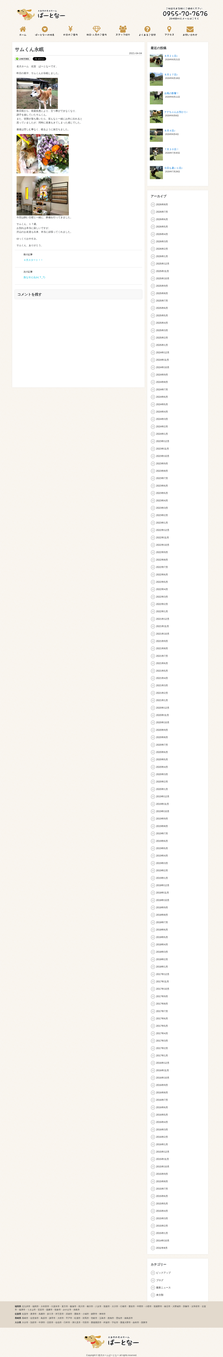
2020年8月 (162, 737)
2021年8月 (162, 648)
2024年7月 (162, 389)
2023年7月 (162, 478)
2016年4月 (162, 1122)
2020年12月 (162, 707)
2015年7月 (162, 1188)
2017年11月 (162, 981)
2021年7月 (162, 655)
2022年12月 (162, 530)
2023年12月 (162, 441)
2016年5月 (162, 1114)
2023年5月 (162, 493)
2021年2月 (162, 693)
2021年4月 (162, 678)
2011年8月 (162, 1247)
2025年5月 (162, 315)
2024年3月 (162, 419)
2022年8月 (162, 559)
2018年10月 (162, 900)
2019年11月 (162, 804)
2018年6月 (162, 929)
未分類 (159, 1294)
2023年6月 (162, 485)
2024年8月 (162, 382)
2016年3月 (162, 1129)
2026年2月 (162, 248)
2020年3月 (162, 774)
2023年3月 (162, 507)
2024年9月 (162, 374)
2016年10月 (162, 1077)
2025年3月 (162, 330)
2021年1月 (162, 700)
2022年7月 (162, 567)
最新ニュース (163, 1287)
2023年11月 (162, 448)
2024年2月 (162, 426)
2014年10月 (162, 1240)
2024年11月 (162, 359)
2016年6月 (162, 1107)
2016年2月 (162, 1136)
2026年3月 (162, 241)
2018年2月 (162, 959)
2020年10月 (162, 722)
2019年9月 (162, 818)
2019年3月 (162, 863)
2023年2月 (162, 515)
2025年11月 (162, 271)
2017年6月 (162, 1018)
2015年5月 (162, 1203)
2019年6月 (162, 841)
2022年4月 (162, 589)
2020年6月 (162, 752)
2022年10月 (162, 544)
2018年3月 (162, 951)
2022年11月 (162, 537)
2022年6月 (162, 574)
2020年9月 (162, 730)
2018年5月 (162, 937)
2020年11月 (162, 715)
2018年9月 (162, 907)
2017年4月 (162, 1033)
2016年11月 (162, 1070)
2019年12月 (162, 796)
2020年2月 (162, 781)
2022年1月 (162, 611)
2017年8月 (162, 1003)
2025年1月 (162, 345)
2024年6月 (162, 396)
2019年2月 (162, 870)
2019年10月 (162, 811)
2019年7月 (162, 833)
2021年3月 (162, 685)
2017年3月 (162, 1040)
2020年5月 (162, 759)
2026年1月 (162, 256)
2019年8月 (162, 826)
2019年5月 (162, 848)
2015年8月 (162, 1181)
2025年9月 (162, 285)
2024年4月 (162, 411)
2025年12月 (162, 263)
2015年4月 (162, 1210)
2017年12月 (162, 974)
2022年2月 (162, 604)
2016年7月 (162, 1099)
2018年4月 (162, 944)
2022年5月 (162, 581)
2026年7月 (162, 211)
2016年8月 (162, 1092)
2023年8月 (162, 470)
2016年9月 (162, 1085)
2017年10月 (162, 988)
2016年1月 (162, 1144)
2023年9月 (162, 463)
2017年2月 (162, 1048)
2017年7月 (162, 1011)
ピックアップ (163, 1272)
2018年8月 (162, 914)
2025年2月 (162, 337)
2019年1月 (162, 878)
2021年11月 (162, 626)
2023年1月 (162, 522)
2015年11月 (162, 1159)
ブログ (159, 1280)
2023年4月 (162, 500)
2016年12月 (162, 1062)
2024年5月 (162, 404)
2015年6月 (162, 1196)
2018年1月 (162, 966)
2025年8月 (162, 293)
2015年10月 (162, 1166)
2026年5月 (162, 226)
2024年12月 (162, 352)
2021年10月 (162, 633)
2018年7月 (162, 922)
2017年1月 (162, 1055)
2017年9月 (162, 996)
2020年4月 (162, 767)
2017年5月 (162, 1025)
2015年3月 (162, 1218)
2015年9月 (162, 1173)
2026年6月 (162, 219)
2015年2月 (162, 1225)
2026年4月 (162, 234)
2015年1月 (162, 1233)
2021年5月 (162, 670)
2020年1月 (162, 789)
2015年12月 (162, 1151)
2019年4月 (162, 855)
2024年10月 (162, 367)
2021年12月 (162, 618)
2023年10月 (162, 456)
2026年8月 (162, 204)
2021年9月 (162, 641)
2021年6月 (162, 663)
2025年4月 (162, 322)
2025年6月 (162, 308)
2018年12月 (162, 885)
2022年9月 (162, 552)
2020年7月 (162, 744)
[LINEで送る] (22, 58)
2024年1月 (162, 433)
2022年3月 (162, 596)
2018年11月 (162, 892)
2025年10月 (162, 278)
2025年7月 (162, 300)
